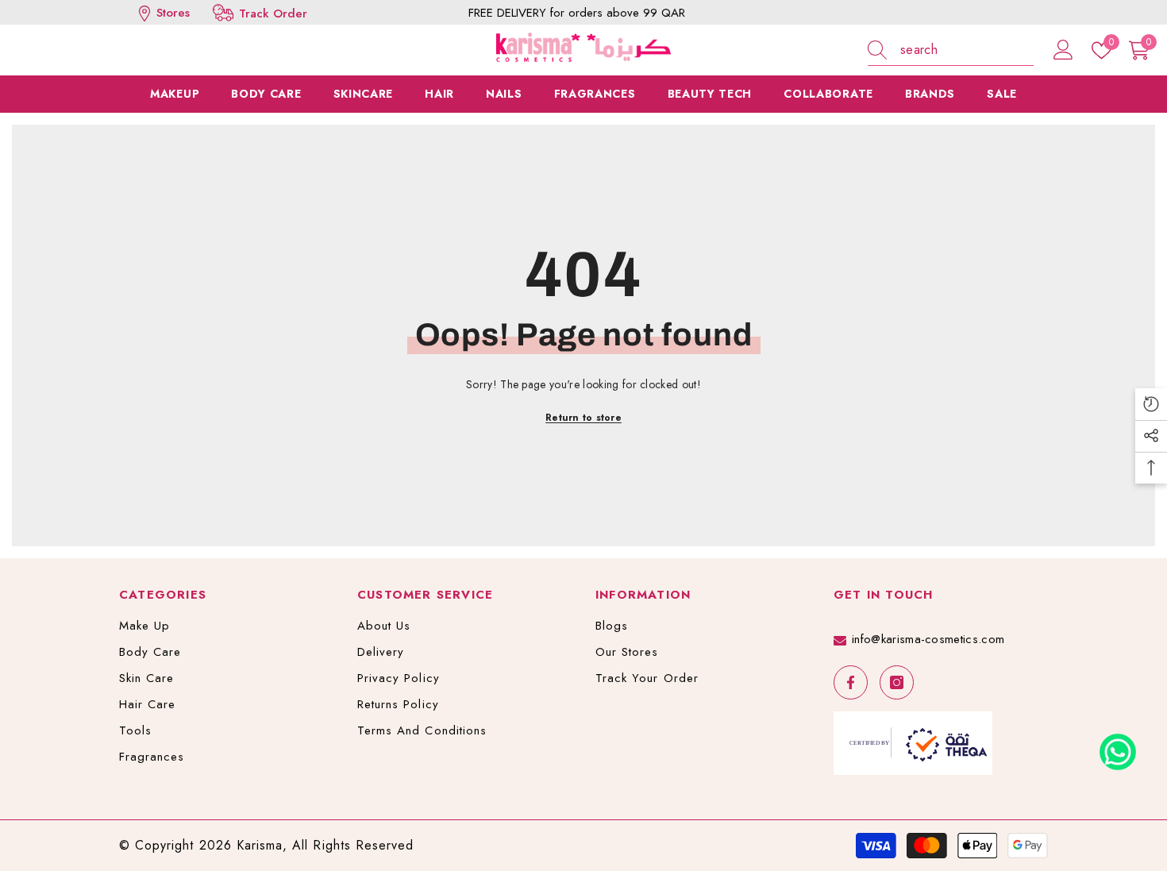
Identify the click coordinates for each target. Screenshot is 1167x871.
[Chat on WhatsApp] (1118, 746)
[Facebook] (851, 682)
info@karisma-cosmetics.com (928, 639)
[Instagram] (897, 682)
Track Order (273, 13)
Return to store (583, 417)
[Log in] (1063, 50)
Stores (171, 12)
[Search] (951, 50)
